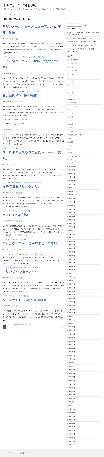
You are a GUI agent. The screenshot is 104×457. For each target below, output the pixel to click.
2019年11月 (72, 191)
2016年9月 (72, 327)
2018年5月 (72, 255)
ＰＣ (70, 160)
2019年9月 (72, 198)
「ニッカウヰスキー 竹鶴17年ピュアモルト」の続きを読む (21, 267)
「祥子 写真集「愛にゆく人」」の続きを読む (17, 211)
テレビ (71, 92)
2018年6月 (72, 252)
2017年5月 (72, 298)
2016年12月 (72, 316)
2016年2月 (72, 352)
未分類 (71, 142)
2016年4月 (72, 345)
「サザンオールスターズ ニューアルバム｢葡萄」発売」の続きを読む (24, 57)
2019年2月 (72, 223)
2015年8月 (72, 373)
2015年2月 (72, 395)
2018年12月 (72, 230)
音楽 (17, 38)
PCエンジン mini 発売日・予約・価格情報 (81, 49)
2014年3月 (72, 434)
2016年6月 (72, 337)
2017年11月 (72, 277)
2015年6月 (72, 380)
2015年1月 (72, 398)
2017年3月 (72, 305)
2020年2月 (72, 180)
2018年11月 (72, 234)
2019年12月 (72, 188)
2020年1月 (72, 184)
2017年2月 (72, 309)
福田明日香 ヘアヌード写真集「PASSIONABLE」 (83, 42)
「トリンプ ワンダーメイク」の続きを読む (16, 296)
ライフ (18, 73)
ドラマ (18, 306)
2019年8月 (72, 202)
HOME (4, 14)
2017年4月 (72, 302)
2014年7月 (72, 420)
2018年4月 (72, 259)
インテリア (72, 77)
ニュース (18, 249)
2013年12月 (72, 444)
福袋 (70, 145)
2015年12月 (72, 359)
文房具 (71, 131)
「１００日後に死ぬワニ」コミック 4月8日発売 (83, 45)
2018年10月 (72, 237)
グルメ (71, 81)
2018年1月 (72, 270)
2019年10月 (72, 195)
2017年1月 (72, 312)
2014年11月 (72, 405)
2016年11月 (72, 320)
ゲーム (71, 85)
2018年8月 (72, 245)
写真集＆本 (19, 101)
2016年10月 (72, 323)
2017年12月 (72, 273)
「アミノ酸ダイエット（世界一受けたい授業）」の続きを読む (22, 91)
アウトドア (72, 67)
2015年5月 (72, 384)
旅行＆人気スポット (75, 135)
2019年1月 (72, 227)
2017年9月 (72, 284)
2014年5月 (72, 427)
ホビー (18, 130)
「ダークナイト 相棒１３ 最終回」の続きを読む (18, 324)
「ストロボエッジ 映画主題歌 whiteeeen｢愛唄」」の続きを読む (22, 182)
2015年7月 (72, 377)
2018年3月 (72, 263)
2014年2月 (72, 437)
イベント (72, 74)
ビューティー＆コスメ (76, 102)
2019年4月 (72, 216)
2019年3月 (72, 220)
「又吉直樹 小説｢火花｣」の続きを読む (15, 239)
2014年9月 (72, 412)
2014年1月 (72, 441)
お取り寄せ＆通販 (74, 60)
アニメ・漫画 (73, 70)
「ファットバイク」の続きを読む (13, 148)
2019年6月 (72, 209)
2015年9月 (72, 370)
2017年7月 (72, 291)
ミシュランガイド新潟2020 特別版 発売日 (81, 38)
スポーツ (72, 88)
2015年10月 (72, 366)
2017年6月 (72, 295)
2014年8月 (72, 416)
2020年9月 (72, 166)
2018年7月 (72, 248)
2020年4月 (72, 173)
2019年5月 (72, 212)
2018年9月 (72, 241)
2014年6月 (72, 423)
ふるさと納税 (73, 63)
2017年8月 (72, 287)
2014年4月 (72, 430)
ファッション (19, 277)
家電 (70, 127)
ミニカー (72, 113)
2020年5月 (72, 170)
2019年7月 (72, 205)
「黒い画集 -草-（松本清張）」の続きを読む (17, 120)
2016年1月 (72, 355)
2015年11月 (72, 362)
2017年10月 (72, 280)
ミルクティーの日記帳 (19, 5)
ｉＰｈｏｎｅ (73, 156)
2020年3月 (72, 177)
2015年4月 (72, 387)
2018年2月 (72, 266)
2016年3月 (72, 348)
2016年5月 (72, 341)
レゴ (70, 120)
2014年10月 (72, 409)
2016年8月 (72, 330)
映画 (17, 164)
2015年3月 (72, 391)
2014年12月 (72, 402)
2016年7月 (72, 334)
